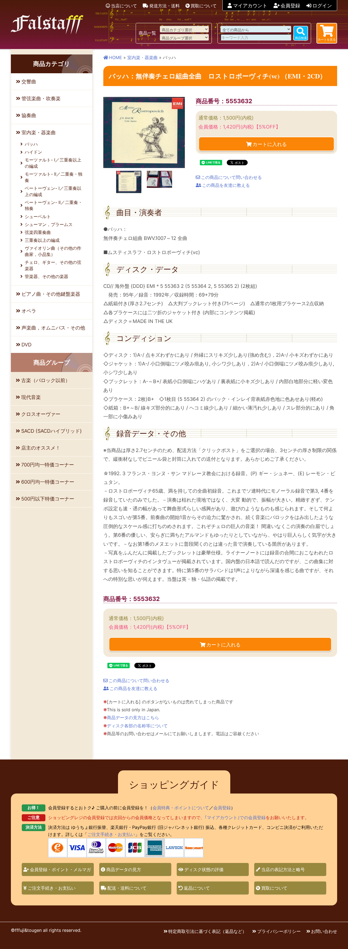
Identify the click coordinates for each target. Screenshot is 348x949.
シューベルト (38, 216)
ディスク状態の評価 (203, 869)
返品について (197, 888)
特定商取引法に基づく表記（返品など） (207, 931)
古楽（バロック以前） (45, 380)
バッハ (31, 144)
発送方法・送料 (164, 5)
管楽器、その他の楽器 (46, 276)
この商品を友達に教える (226, 185)
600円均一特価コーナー (47, 482)
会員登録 (290, 5)
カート (327, 39)
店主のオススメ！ (40, 448)
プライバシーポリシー (279, 931)
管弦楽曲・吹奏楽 (41, 98)
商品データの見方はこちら (133, 717)
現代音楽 (31, 397)
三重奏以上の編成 (42, 240)
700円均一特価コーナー (47, 465)
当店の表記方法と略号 (283, 869)
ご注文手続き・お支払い (111, 834)
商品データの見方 (123, 869)
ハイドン (33, 152)
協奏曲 (28, 115)
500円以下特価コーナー (47, 499)
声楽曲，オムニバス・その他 (53, 328)
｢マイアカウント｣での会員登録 (235, 817)
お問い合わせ (324, 931)
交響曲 (28, 81)
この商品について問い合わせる (231, 177)
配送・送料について (127, 888)
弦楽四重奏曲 (38, 232)
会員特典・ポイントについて (181, 807)
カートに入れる (270, 143)
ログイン (322, 5)
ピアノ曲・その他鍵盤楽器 (50, 294)
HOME (115, 57)
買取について (204, 5)
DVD (26, 344)
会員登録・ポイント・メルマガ (60, 869)
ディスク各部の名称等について (137, 725)
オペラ (28, 311)
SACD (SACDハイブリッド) (51, 431)
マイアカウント (250, 5)
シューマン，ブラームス (49, 224)
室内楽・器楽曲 (142, 57)
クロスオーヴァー (40, 414)
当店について (124, 5)
